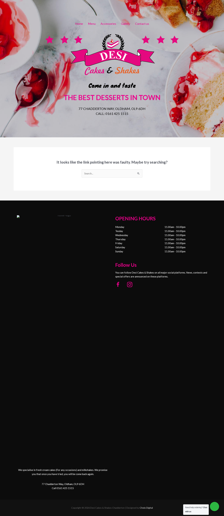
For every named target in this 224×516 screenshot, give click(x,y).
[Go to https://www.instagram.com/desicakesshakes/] (129, 285)
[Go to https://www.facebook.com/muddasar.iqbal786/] (118, 285)
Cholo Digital (146, 507)
